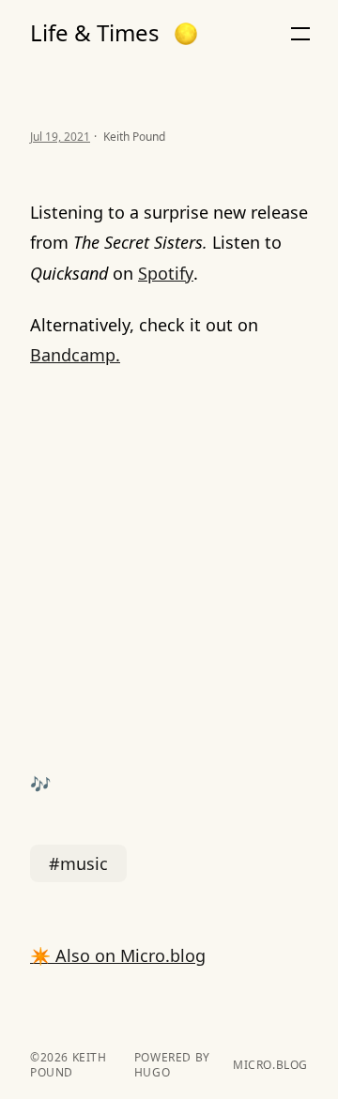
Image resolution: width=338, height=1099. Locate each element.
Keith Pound (68, 1064)
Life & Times (95, 33)
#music (78, 863)
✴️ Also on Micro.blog (118, 955)
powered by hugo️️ (172, 1065)
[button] (186, 34)
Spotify (165, 273)
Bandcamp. (75, 354)
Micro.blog (270, 1065)
